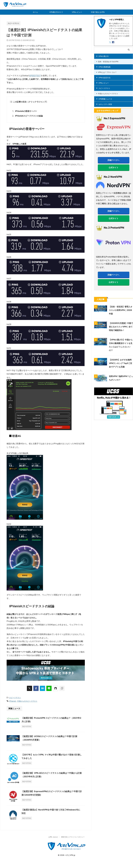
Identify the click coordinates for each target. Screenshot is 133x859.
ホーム (35, 12)
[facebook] (36, 688)
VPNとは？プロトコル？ (107, 72)
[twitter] (29, 688)
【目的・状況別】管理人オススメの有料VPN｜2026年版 (120, 310)
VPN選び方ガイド (56, 12)
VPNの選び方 (103, 56)
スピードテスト (15, 698)
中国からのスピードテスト (27, 701)
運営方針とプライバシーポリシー (73, 837)
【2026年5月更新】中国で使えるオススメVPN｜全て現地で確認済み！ (121, 326)
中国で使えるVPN (98, 12)
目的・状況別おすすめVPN (108, 62)
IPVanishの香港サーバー (26, 111)
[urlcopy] (62, 688)
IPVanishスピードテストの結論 (29, 116)
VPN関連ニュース (105, 99)
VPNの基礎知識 (104, 67)
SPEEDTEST (35, 75)
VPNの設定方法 (104, 78)
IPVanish (12, 701)
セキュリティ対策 (105, 104)
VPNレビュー (77, 12)
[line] (49, 688)
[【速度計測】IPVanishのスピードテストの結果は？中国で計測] (42, 688)
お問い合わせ (53, 837)
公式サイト (113, 167)
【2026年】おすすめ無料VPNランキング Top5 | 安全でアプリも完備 (120, 363)
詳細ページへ (113, 160)
